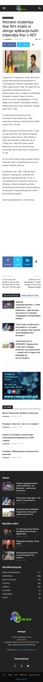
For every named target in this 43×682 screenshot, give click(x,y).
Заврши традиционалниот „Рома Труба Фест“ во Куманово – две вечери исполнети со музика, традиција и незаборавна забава (28, 310)
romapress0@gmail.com (26, 650)
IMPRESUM (23, 675)
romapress (8, 39)
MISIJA (10, 675)
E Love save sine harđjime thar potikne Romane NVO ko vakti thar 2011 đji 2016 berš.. (11, 283)
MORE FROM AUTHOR (30, 296)
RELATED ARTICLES (11, 296)
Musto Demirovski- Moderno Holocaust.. (20, 413)
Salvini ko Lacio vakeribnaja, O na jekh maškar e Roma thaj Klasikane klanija (32, 283)
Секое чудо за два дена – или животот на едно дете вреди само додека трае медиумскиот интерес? (28, 330)
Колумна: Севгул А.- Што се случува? (20, 424)
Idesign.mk (23, 679)
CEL (4, 675)
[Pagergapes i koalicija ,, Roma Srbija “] (8, 544)
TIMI (15, 675)
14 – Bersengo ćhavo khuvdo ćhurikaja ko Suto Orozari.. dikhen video (27, 531)
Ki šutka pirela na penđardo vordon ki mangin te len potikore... (27, 555)
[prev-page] (3, 363)
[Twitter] (21, 666)
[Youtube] (28, 666)
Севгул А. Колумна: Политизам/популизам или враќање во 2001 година (18, 437)
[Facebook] (15, 666)
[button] (4, 8)
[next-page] (7, 363)
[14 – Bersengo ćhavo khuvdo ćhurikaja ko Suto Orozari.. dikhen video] (8, 532)
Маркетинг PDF (34, 675)
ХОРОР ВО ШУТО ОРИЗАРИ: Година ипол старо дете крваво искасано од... (27, 511)
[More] (33, 44)
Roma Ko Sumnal (8, 14)
